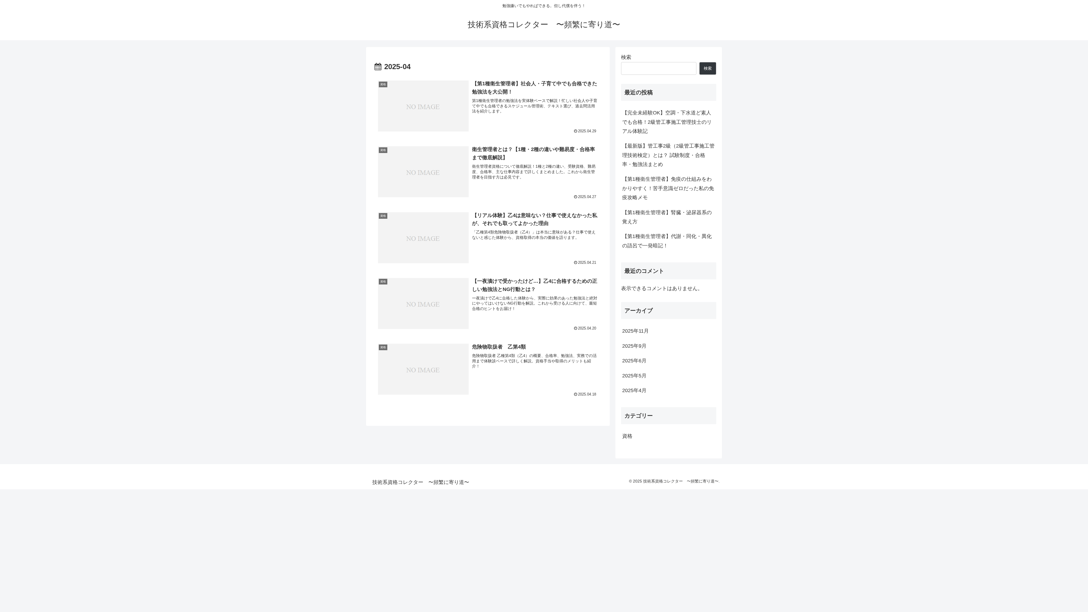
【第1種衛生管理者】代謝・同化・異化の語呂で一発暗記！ (667, 240)
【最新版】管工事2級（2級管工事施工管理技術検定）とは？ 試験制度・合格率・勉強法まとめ (668, 155)
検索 (626, 57)
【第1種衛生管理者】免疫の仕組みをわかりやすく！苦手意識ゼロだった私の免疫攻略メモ (668, 188)
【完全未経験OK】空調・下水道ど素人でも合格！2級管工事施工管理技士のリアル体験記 (667, 122)
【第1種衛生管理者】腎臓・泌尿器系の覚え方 (667, 217)
